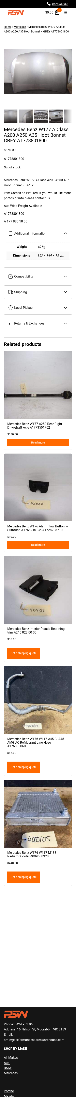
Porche (9, 1091)
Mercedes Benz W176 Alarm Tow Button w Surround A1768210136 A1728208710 (37, 528)
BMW (8, 1068)
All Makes (11, 1057)
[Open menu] (65, 12)
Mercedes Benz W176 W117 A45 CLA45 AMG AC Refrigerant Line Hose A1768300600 (35, 742)
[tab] (38, 200)
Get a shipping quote (23, 653)
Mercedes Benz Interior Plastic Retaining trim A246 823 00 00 (36, 630)
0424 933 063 (24, 1024)
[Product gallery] (38, 72)
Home (7, 27)
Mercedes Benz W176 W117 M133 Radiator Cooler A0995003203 (31, 854)
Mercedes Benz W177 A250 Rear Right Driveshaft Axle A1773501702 (34, 425)
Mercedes (20, 27)
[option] (26, 116)
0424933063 (60, 4)
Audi (7, 1063)
